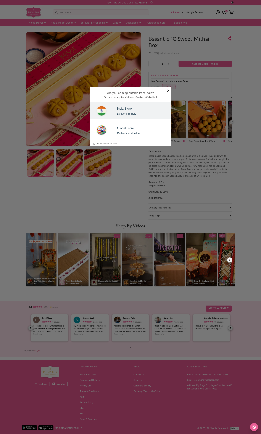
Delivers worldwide (128, 133)
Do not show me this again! (107, 143)
